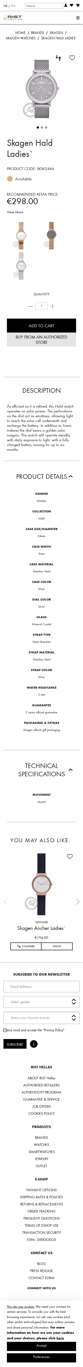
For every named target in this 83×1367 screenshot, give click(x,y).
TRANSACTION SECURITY (41, 1232)
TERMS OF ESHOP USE (42, 1225)
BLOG (41, 1263)
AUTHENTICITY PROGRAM (41, 1092)
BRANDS (37, 32)
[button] (37, 127)
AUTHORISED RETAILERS (41, 1085)
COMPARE (28, 946)
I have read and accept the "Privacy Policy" (33, 1030)
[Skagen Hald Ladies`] (21, 236)
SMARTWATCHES (42, 1151)
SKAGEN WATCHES (21, 38)
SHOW (57, 946)
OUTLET (41, 1166)
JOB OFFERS (42, 1106)
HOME (20, 32)
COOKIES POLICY (41, 1113)
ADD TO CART (41, 325)
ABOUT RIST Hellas (41, 1078)
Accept (41, 1345)
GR (5, 6)
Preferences (41, 1356)
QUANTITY (41, 294)
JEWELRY (41, 1158)
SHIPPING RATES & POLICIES (41, 1197)
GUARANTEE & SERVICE (41, 1099)
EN (13, 6)
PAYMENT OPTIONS (42, 1190)
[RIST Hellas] (12, 18)
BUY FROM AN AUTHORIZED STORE (41, 339)
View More (15, 212)
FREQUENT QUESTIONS (42, 1218)
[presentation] (78, 901)
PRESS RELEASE (41, 1270)
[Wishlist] (72, 57)
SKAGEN (56, 32)
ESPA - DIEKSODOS (41, 1239)
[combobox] (44, 6)
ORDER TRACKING (41, 1211)
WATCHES (41, 1144)
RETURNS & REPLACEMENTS (41, 1204)
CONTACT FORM (41, 1277)
